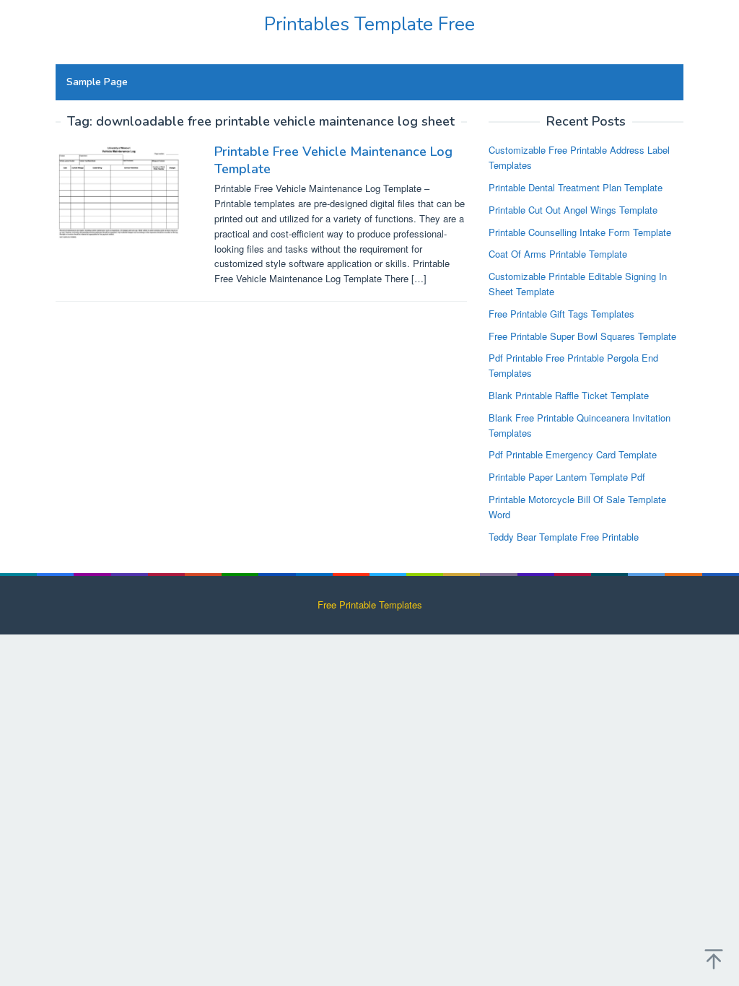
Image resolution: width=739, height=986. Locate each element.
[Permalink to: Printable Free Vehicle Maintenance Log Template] (123, 190)
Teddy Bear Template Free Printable (564, 537)
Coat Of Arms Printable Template (558, 254)
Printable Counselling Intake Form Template (580, 232)
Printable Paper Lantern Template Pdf (567, 477)
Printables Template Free (369, 24)
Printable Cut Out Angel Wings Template (573, 210)
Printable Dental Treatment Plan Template (576, 187)
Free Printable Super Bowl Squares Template (582, 336)
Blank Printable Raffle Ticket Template (569, 395)
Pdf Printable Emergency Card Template (573, 454)
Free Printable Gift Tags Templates (561, 313)
